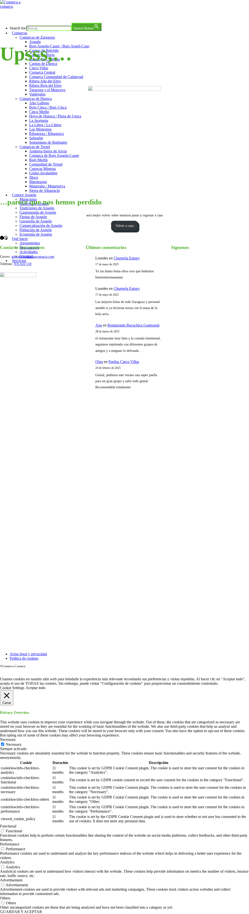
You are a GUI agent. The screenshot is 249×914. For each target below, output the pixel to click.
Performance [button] (9, 844)
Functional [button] (8, 826)
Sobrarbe (36, 138)
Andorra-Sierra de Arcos (48, 151)
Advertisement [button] (11, 880)
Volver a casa (124, 226)
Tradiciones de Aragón (36, 208)
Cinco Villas (38, 68)
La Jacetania (38, 120)
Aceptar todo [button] (35, 688)
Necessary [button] (8, 739)
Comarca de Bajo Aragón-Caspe (54, 155)
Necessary (14, 744)
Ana (98, 325)
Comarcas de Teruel (34, 147)
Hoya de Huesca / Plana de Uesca (55, 116)
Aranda (35, 42)
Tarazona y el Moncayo (47, 90)
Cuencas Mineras (42, 169)
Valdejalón (37, 94)
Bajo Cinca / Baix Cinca (48, 107)
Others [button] (5, 898)
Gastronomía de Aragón (37, 212)
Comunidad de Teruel (45, 164)
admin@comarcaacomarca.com (32, 256)
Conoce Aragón (24, 195)
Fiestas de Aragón (33, 217)
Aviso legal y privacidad (28, 654)
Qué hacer (20, 239)
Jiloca (33, 177)
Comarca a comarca (26, 15)
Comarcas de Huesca (35, 99)
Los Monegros (40, 129)
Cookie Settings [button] (12, 688)
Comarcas (19, 33)
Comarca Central (42, 72)
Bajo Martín (38, 160)
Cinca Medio (39, 112)
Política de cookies (24, 658)
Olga (99, 362)
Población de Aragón (35, 230)
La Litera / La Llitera (45, 125)
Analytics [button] (7, 862)
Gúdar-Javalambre (43, 173)
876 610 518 (22, 264)
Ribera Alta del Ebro (45, 81)
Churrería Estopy (127, 258)
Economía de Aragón (35, 234)
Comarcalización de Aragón (40, 225)
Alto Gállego (39, 103)
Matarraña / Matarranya (47, 186)
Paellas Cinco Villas (123, 362)
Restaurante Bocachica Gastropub (133, 325)
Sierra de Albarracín (44, 190)
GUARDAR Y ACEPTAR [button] (21, 912)
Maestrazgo (38, 182)
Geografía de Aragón (35, 221)
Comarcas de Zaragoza (37, 37)
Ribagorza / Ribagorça (46, 134)
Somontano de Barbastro (48, 142)
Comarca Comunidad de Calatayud (56, 77)
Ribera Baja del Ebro (45, 85)
